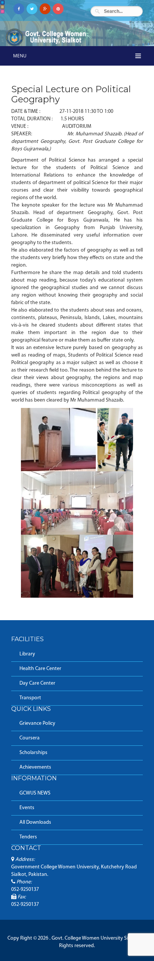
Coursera (29, 738)
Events (26, 808)
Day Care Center (37, 683)
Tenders (28, 837)
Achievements (35, 767)
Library (27, 654)
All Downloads (35, 822)
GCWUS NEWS (34, 793)
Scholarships (33, 753)
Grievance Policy (37, 723)
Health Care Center (40, 669)
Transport (30, 698)
